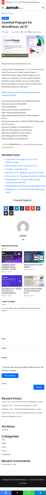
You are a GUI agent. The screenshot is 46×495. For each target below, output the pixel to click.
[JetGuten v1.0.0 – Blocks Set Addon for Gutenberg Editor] (12, 281)
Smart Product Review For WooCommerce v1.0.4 (33, 291)
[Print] (11, 213)
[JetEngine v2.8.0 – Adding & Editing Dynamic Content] (12, 257)
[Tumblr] (22, 208)
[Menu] (3, 8)
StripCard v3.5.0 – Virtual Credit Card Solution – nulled (19, 405)
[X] (11, 208)
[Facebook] (6, 208)
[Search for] (43, 8)
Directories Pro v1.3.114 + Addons (34, 266)
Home (5, 13)
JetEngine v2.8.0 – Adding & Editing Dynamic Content (9, 267)
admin (6, 32)
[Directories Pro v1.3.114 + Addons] (34, 257)
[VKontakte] (38, 208)
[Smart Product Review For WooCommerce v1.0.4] (34, 281)
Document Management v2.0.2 (12, 416)
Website (4, 358)
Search (4, 383)
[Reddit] (32, 208)
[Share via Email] (6, 213)
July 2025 (5, 430)
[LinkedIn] (16, 208)
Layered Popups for (23, 200)
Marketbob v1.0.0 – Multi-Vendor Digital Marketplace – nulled (25, 2)
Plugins (10, 13)
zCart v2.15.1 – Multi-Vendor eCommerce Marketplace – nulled (22, 402)
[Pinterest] (27, 208)
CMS (3, 440)
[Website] (23, 239)
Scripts (4, 451)
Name (4, 339)
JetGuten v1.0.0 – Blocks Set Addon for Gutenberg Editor (12, 291)
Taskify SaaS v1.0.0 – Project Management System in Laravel (22, 413)
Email (4, 348)
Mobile (4, 443)
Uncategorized (6, 454)
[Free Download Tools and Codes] (14, 7)
